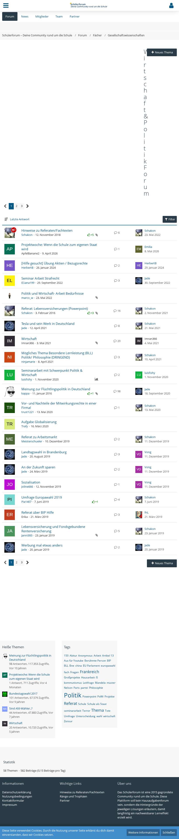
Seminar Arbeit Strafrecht (40, 278)
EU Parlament (91, 665)
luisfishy (26, 379)
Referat (70, 703)
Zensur (68, 721)
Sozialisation (30, 482)
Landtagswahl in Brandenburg (44, 452)
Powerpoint (89, 696)
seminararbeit (72, 711)
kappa (25, 393)
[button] (6, 5)
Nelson (68, 688)
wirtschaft (109, 716)
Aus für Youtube (73, 660)
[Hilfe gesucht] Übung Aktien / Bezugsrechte (54, 263)
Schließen (169, 832)
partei (84, 688)
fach (66, 672)
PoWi (100, 696)
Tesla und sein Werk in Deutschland (47, 323)
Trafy (24, 426)
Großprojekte (72, 677)
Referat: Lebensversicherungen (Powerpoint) (54, 308)
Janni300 (26, 535)
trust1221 (27, 412)
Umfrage (69, 716)
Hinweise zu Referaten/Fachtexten (46, 230)
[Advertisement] (73, 81)
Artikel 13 (108, 655)
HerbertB (27, 268)
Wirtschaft (29, 338)
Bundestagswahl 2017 (23, 693)
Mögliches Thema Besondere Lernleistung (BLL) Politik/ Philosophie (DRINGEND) (57, 355)
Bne (71, 665)
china (78, 665)
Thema (97, 710)
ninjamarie (28, 362)
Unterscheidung (85, 716)
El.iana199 (27, 283)
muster (111, 683)
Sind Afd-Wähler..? (21, 708)
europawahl (108, 665)
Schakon (27, 235)
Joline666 (27, 487)
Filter (171, 219)
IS (97, 677)
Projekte (110, 696)
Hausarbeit (88, 677)
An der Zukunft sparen (38, 467)
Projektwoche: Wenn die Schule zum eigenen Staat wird (29, 677)
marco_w (27, 298)
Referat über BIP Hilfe (37, 512)
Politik (72, 695)
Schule (82, 704)
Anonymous (85, 655)
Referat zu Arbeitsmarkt (39, 437)
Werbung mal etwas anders (41, 545)
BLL (66, 665)
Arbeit (97, 655)
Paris (77, 688)
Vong (148, 452)
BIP (109, 660)
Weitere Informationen (143, 832)
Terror (86, 711)
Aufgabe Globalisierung (39, 422)
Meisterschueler (31, 441)
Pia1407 (26, 502)
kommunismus (73, 683)
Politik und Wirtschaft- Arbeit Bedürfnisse (52, 293)
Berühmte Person (95, 660)
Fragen (74, 672)
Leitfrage (88, 683)
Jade (147, 278)
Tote (107, 711)
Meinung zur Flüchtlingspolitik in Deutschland (55, 389)
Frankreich (89, 671)
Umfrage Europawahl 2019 (41, 497)
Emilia (148, 247)
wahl (99, 716)
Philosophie (96, 688)
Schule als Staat (97, 704)
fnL (147, 512)
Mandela (100, 683)
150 (66, 655)
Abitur (73, 655)
